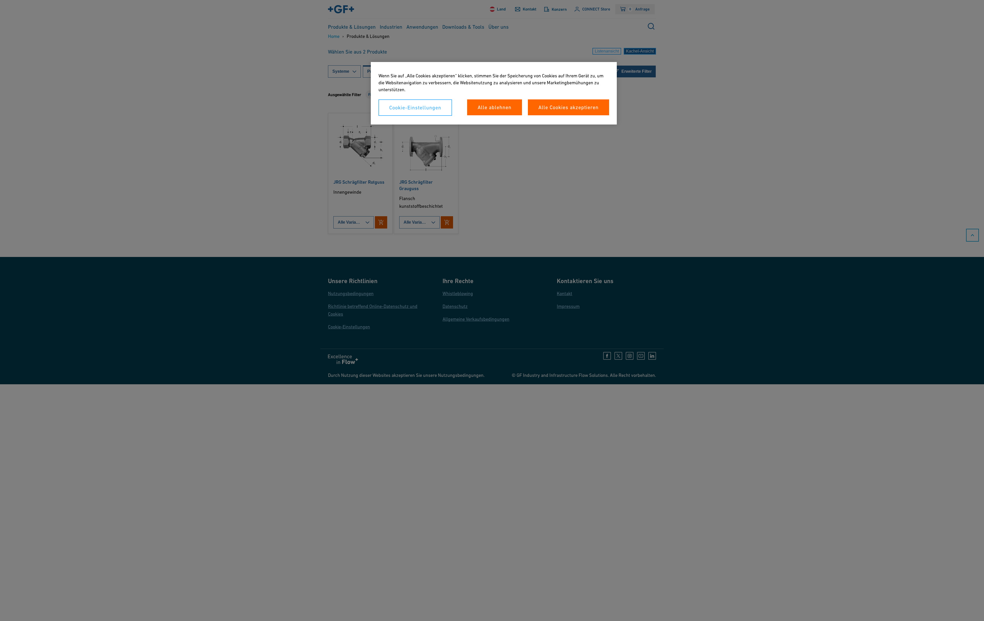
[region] (494, 93)
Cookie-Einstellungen (415, 107)
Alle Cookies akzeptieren (568, 107)
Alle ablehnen (494, 107)
